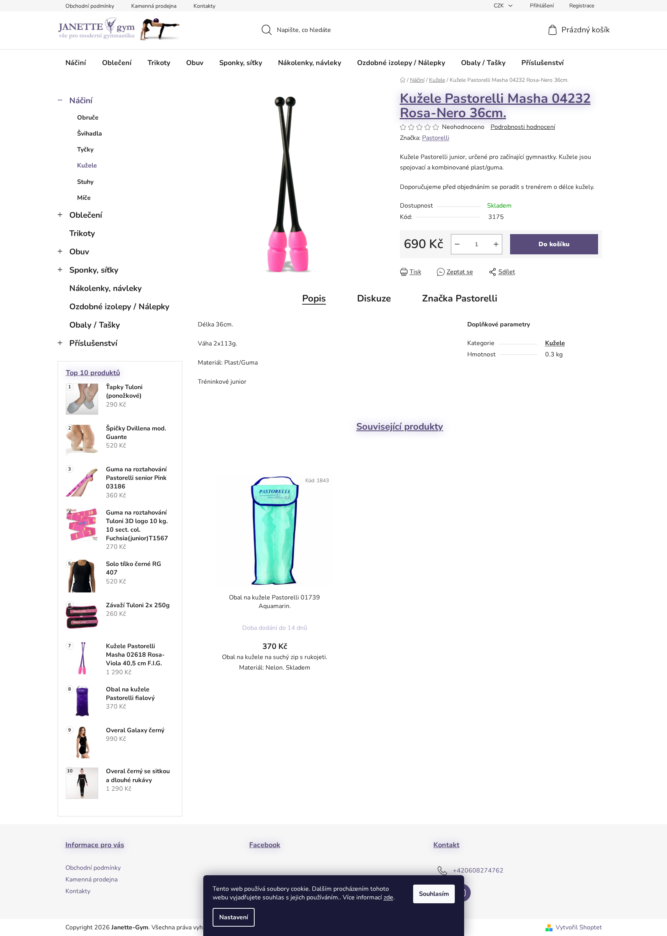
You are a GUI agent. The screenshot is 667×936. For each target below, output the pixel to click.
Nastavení (233, 917)
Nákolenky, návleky (105, 288)
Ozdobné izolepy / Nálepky (119, 306)
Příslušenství (93, 343)
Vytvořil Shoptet (579, 927)
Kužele (87, 165)
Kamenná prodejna (153, 6)
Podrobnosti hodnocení (523, 127)
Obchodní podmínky (89, 6)
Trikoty (82, 233)
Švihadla (89, 133)
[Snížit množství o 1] (457, 244)
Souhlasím (434, 894)
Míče (84, 198)
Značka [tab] (459, 298)
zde (388, 897)
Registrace (581, 5)
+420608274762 (478, 870)
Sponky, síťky (93, 269)
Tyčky (85, 149)
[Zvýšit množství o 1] (496, 244)
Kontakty (204, 6)
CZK (499, 5)
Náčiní (80, 100)
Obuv (79, 251)
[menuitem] (76, 62)
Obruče (88, 117)
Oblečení (85, 215)
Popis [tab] (314, 298)
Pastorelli (435, 138)
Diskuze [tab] (374, 298)
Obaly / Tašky (94, 324)
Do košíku (554, 244)
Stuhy (85, 182)
